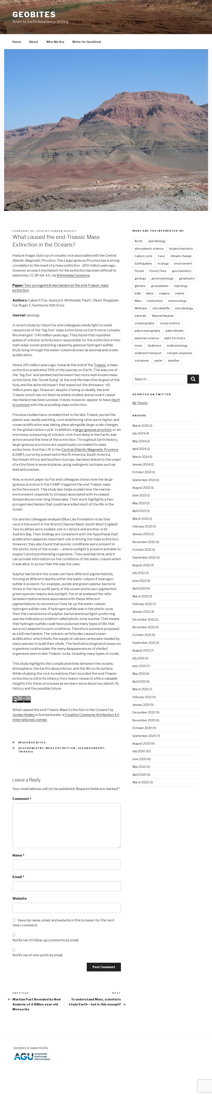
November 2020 (143, 720)
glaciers (140, 286)
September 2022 (144, 557)
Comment (21, 799)
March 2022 (140, 596)
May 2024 (139, 441)
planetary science (147, 338)
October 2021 (141, 635)
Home (16, 42)
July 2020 (138, 751)
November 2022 (143, 542)
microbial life (161, 308)
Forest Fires (157, 271)
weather (173, 360)
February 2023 (142, 526)
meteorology (177, 301)
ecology (163, 263)
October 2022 (142, 549)
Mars (138, 301)
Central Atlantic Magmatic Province (89, 450)
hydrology (181, 286)
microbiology (184, 308)
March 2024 (140, 456)
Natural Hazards (163, 315)
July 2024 (138, 433)
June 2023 (139, 495)
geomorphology (162, 278)
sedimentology (177, 345)
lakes (150, 293)
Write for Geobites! (86, 42)
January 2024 (141, 464)
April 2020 (139, 774)
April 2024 (139, 449)
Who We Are (55, 42)
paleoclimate (175, 330)
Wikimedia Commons (73, 275)
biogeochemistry (181, 248)
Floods (139, 271)
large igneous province (93, 430)
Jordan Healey (63, 231)
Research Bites (32, 742)
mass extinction (61, 748)
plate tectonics (175, 338)
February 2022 (142, 604)
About (33, 42)
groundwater (160, 286)
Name (18, 855)
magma (164, 293)
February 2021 (142, 697)
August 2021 (141, 650)
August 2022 (141, 565)
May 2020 (139, 766)
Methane (141, 308)
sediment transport (148, 353)
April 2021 (139, 681)
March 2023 (140, 518)
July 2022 (138, 573)
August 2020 (141, 743)
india (138, 293)
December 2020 (143, 712)
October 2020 (142, 728)
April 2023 (139, 511)
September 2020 (144, 736)
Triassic (100, 365)
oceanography (91, 748)
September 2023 (144, 480)
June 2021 (139, 666)
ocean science (170, 323)
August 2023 (141, 487)
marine (179, 293)
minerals (140, 315)
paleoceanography (147, 330)
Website (19, 899)
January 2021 (141, 704)
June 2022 (139, 580)
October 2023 (142, 472)
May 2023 (139, 503)
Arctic (139, 241)
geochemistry (31, 748)
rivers (138, 345)
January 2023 (141, 534)
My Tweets (140, 403)
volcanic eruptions (179, 353)
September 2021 (143, 642)
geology (140, 278)
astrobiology (157, 241)
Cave (161, 256)
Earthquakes (143, 263)
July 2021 (138, 658)
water (158, 360)
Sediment (154, 345)
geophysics (187, 278)
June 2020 (139, 759)
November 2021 (143, 627)
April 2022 (139, 588)
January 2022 (141, 611)
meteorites (155, 301)
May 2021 (138, 673)
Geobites (34, 14)
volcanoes (142, 360)
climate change (181, 256)
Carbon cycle (143, 256)
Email (18, 877)
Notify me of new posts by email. (37, 955)
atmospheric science (149, 248)
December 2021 (143, 619)
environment (183, 263)
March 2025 (140, 425)
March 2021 (140, 689)
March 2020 (140, 782)
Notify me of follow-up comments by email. (45, 940)
